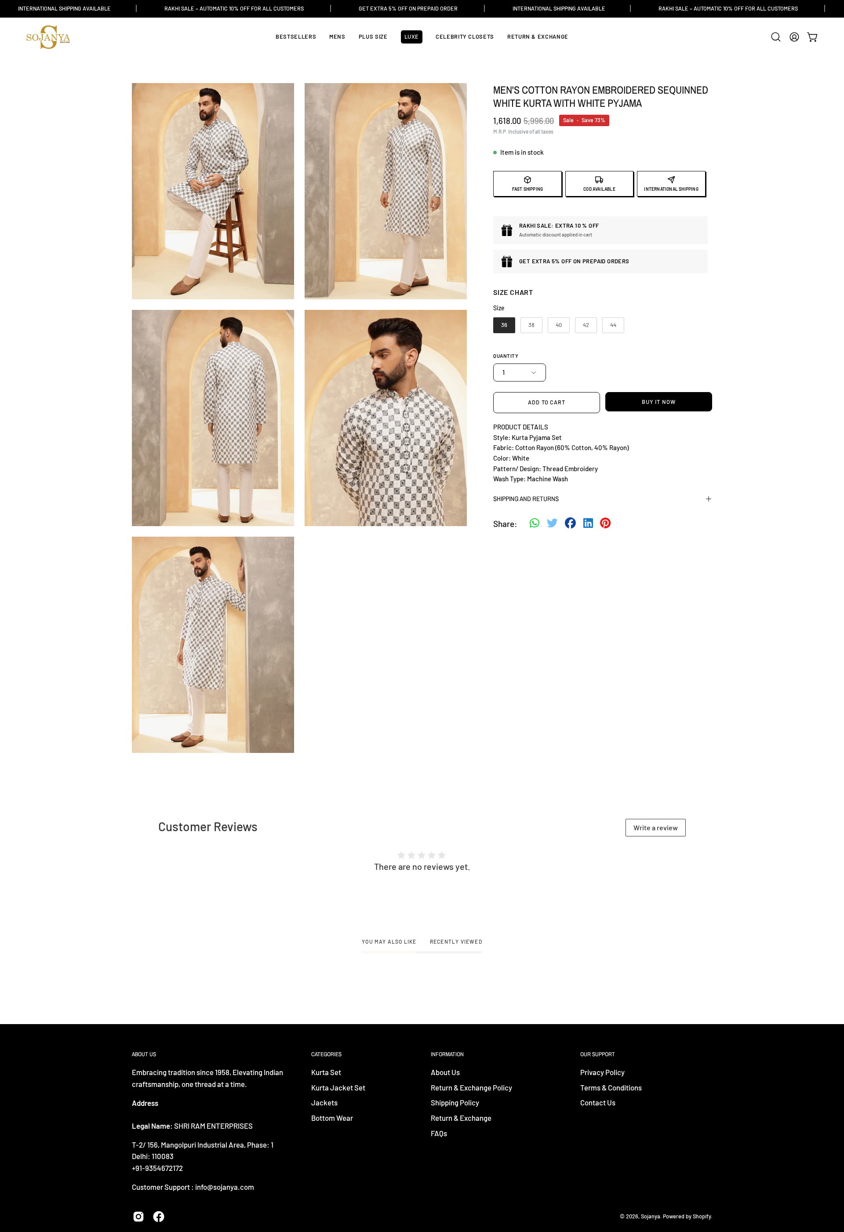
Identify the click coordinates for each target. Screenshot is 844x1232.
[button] (776, 37)
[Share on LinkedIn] (588, 524)
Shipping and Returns (526, 498)
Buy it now (659, 401)
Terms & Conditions (611, 1087)
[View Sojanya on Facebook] (158, 1216)
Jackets (324, 1102)
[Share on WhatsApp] (534, 524)
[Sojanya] (48, 37)
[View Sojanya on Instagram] (138, 1216)
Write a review (655, 827)
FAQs (439, 1133)
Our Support (597, 1054)
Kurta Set (326, 1072)
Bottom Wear (332, 1117)
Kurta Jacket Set (338, 1087)
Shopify (702, 1216)
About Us (445, 1072)
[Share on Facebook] (570, 524)
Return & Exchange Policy (471, 1087)
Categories (326, 1054)
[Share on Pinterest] (605, 524)
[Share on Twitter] (552, 524)
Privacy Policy (602, 1072)
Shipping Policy (455, 1102)
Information (447, 1054)
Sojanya (650, 1216)
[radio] (504, 325)
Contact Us (597, 1102)
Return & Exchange (461, 1117)
